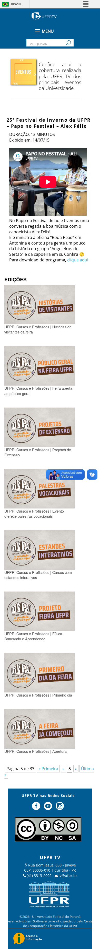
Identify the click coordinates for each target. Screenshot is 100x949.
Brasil (16, 4)
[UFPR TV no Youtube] (48, 808)
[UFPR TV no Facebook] (37, 808)
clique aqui (77, 260)
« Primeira (48, 768)
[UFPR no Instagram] (59, 808)
